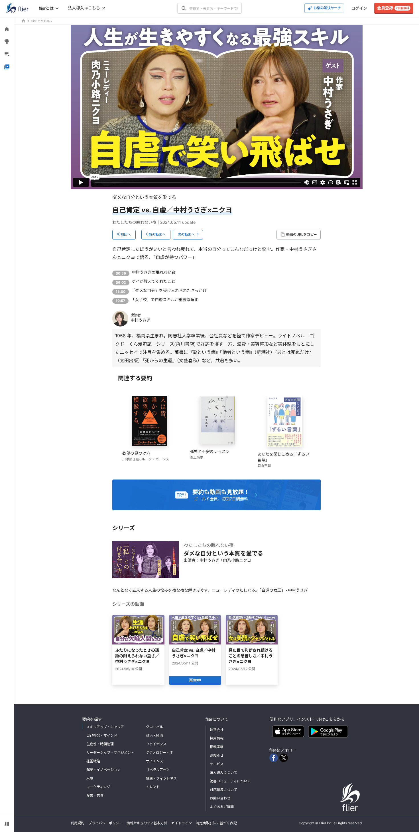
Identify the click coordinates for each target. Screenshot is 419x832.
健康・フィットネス (161, 778)
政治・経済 (154, 735)
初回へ (126, 234)
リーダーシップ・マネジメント (110, 752)
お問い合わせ (220, 798)
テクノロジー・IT (159, 752)
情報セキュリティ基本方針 (147, 823)
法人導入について (223, 772)
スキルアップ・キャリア (105, 727)
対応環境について (223, 789)
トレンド (153, 787)
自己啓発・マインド (101, 735)
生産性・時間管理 (100, 744)
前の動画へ (157, 234)
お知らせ (216, 755)
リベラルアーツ (158, 769)
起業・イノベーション (103, 769)
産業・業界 (94, 795)
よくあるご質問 (222, 807)
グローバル (154, 727)
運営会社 (216, 730)
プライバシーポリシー (105, 823)
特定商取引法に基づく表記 (216, 823)
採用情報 (216, 738)
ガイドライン (181, 823)
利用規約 (77, 823)
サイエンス (154, 761)
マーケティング (98, 787)
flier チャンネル (41, 21)
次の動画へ (186, 234)
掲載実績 (216, 747)
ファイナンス (156, 744)
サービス (216, 764)
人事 (89, 778)
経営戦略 (93, 761)
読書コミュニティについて (230, 781)
